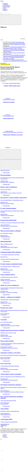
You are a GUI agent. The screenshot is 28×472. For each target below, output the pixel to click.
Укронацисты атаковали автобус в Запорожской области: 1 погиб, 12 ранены (14, 47)
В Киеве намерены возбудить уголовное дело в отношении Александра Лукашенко (15, 60)
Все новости (3, 63)
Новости (5, 10)
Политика (5, 3)
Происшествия (6, 6)
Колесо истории (9, 131)
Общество (5, 9)
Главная (5, 434)
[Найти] (11, 20)
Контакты (5, 436)
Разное (4, 435)
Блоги (4, 8)
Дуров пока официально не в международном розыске (13, 58)
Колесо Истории (6, 5)
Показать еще (4, 425)
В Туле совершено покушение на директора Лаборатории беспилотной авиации (14, 55)
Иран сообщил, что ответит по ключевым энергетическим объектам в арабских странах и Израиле (14, 50)
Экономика (5, 4)
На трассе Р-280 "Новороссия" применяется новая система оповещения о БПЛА (14, 43)
